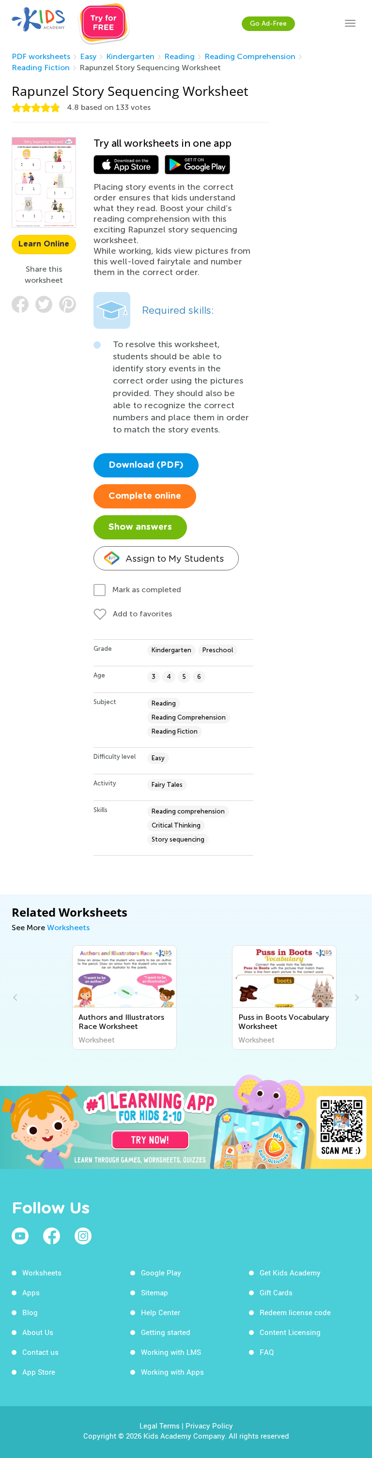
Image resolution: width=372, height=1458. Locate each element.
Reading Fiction (41, 67)
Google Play (161, 1272)
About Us (37, 1332)
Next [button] (355, 997)
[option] (106, 997)
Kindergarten (130, 56)
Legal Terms (160, 1425)
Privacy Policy (209, 1425)
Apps (31, 1292)
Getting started (165, 1332)
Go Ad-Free (268, 23)
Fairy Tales (167, 784)
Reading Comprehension (249, 56)
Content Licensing (290, 1332)
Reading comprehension (188, 811)
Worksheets (68, 927)
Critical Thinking (176, 825)
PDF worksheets (41, 56)
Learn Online (43, 244)
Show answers (140, 527)
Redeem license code (295, 1312)
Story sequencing (178, 839)
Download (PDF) (146, 465)
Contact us (40, 1352)
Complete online (144, 496)
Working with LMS (171, 1352)
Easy (88, 56)
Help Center (160, 1312)
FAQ (267, 1352)
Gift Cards (276, 1292)
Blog (30, 1312)
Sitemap (154, 1292)
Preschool (217, 650)
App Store (38, 1372)
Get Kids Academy (290, 1272)
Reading (179, 56)
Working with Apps (172, 1372)
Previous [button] (16, 997)
